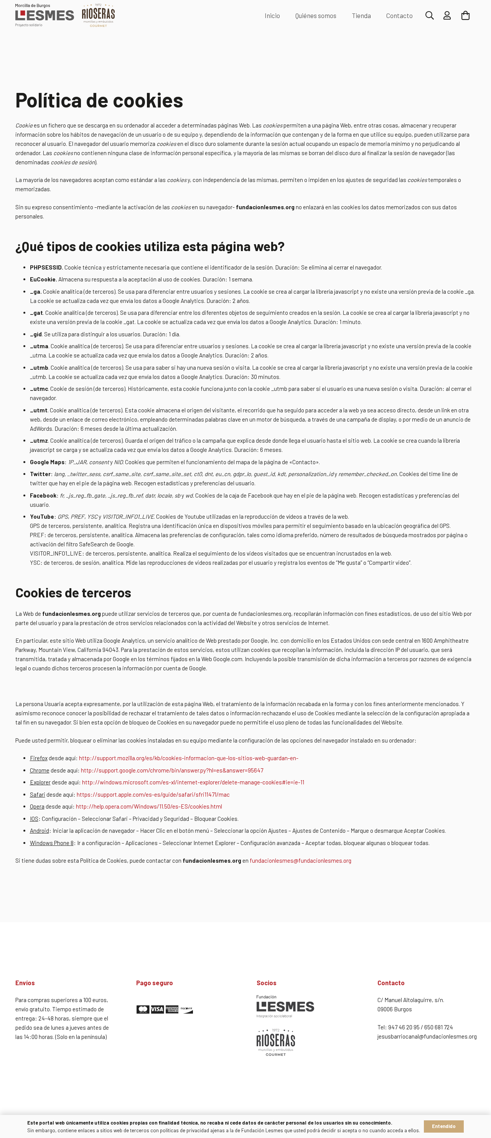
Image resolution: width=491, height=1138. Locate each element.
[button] (429, 15)
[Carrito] (465, 15)
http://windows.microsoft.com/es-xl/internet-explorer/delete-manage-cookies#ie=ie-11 (193, 782)
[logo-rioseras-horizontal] (98, 15)
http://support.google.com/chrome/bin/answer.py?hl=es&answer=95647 (172, 770)
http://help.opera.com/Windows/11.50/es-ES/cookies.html (149, 806)
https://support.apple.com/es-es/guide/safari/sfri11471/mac (153, 794)
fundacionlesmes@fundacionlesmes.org (300, 860)
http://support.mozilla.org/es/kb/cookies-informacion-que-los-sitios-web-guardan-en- (188, 757)
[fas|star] (185, 1010)
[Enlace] (447, 15)
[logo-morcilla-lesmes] (44, 15)
